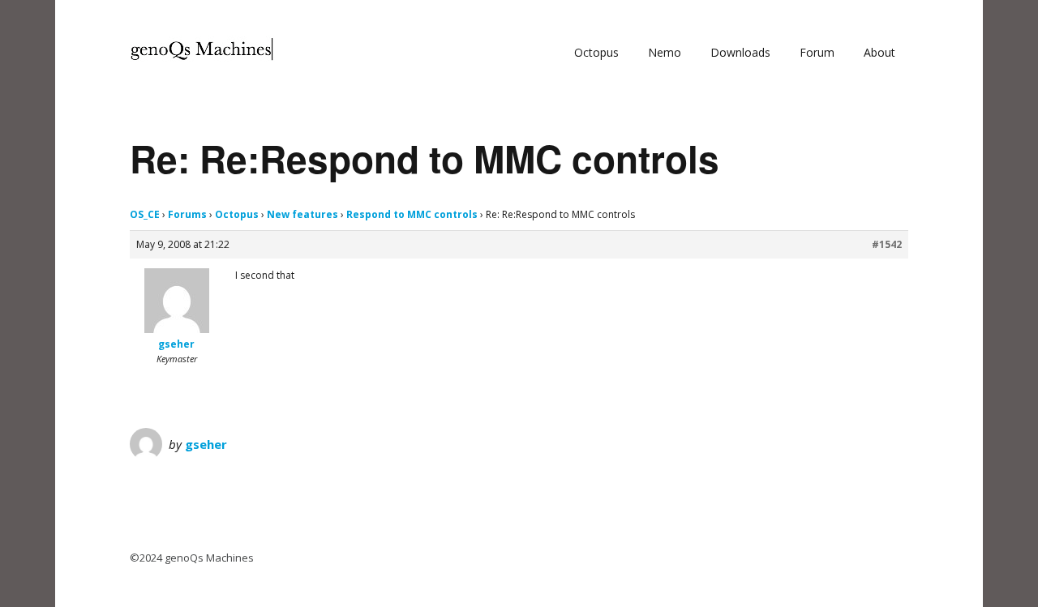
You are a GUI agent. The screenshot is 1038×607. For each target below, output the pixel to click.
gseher (206, 444)
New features (302, 214)
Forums (187, 214)
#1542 (887, 244)
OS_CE (145, 214)
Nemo (664, 52)
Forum (817, 52)
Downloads (740, 52)
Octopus (596, 52)
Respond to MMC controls (412, 214)
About (879, 52)
